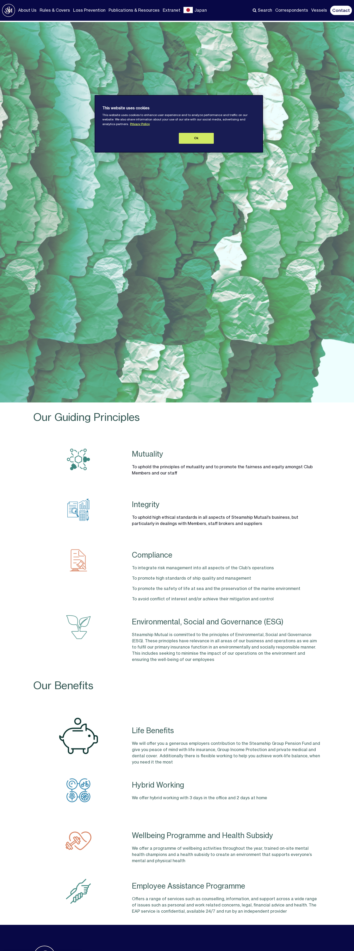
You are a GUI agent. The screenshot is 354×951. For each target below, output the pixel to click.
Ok (196, 138)
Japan (200, 10)
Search (265, 10)
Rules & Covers (55, 10)
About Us (27, 10)
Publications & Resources (134, 10)
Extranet (171, 10)
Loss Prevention (89, 10)
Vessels (319, 10)
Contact (341, 10)
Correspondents (291, 10)
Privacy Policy (140, 124)
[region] (179, 124)
